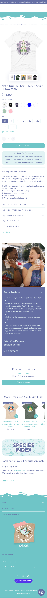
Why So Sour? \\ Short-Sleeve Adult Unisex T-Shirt (30, 424)
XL (31, 121)
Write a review (23, 382)
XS (5, 121)
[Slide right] (41, 77)
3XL (6, 127)
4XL (14, 127)
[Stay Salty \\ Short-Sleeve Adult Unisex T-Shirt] (11, 410)
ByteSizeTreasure (14, 590)
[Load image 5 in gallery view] (34, 77)
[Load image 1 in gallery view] (12, 77)
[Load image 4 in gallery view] (29, 77)
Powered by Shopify (23, 593)
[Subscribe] (44, 561)
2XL (38, 121)
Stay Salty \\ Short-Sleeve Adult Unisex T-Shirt (10, 424)
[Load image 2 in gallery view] (17, 77)
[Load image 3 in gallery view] (23, 77)
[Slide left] (5, 77)
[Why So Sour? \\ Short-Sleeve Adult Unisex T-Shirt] (30, 410)
